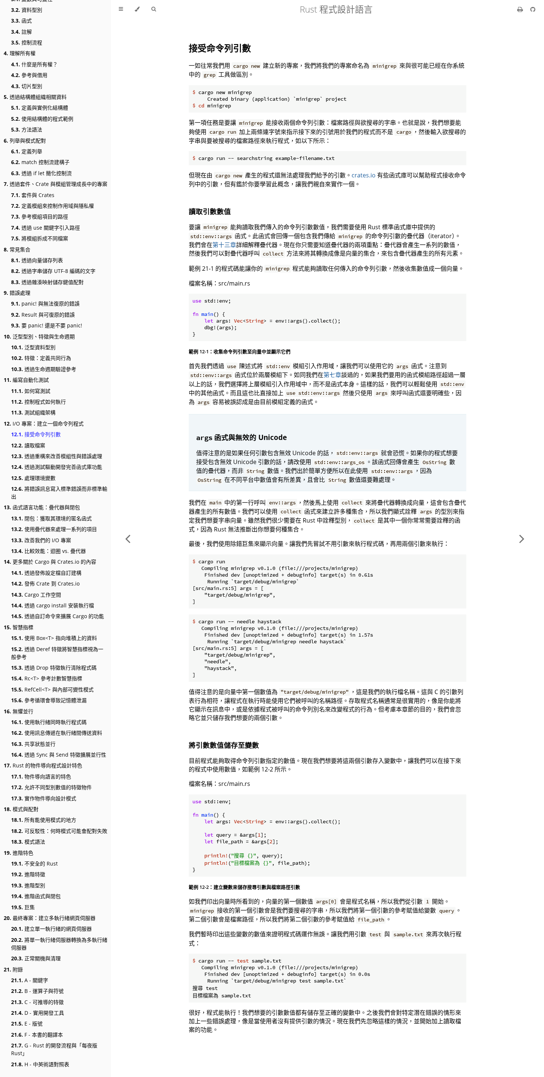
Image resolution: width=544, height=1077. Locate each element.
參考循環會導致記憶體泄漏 (49, 700)
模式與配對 (21, 809)
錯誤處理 (17, 292)
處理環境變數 (33, 477)
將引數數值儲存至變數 (224, 745)
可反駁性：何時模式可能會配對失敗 (59, 830)
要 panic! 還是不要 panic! (46, 325)
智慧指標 (18, 627)
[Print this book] (520, 9)
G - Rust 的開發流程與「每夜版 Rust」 (54, 1049)
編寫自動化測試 (26, 379)
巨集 (23, 907)
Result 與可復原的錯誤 (43, 314)
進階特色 (18, 852)
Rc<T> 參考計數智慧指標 (46, 678)
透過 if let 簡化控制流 (41, 173)
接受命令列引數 (36, 434)
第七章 (332, 375)
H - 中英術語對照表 (40, 1064)
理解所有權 (20, 53)
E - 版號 (27, 1023)
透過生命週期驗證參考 (43, 369)
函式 (21, 20)
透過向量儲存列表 (37, 260)
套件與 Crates (32, 195)
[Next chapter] (521, 538)
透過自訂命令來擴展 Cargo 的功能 (57, 616)
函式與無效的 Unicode (241, 437)
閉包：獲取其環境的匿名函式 (51, 518)
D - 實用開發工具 (37, 1012)
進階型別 (28, 885)
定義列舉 (26, 151)
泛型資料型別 (33, 347)
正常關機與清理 (36, 958)
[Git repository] (532, 9)
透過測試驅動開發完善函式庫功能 (56, 466)
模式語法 (28, 841)
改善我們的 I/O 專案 (41, 540)
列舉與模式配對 (25, 140)
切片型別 (26, 86)
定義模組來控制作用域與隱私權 (52, 205)
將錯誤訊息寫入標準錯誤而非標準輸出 (59, 492)
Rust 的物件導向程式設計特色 (43, 765)
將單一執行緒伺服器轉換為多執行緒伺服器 (59, 943)
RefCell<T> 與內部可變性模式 (52, 689)
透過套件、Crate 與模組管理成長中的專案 (55, 183)
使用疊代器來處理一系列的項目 (54, 529)
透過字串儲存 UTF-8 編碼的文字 (53, 270)
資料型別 (26, 9)
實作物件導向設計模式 (43, 798)
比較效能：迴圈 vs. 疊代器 (48, 550)
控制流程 (26, 42)
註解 (21, 31)
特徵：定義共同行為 (41, 357)
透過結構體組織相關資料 (35, 96)
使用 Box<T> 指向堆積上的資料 (54, 637)
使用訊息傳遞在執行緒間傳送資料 (56, 732)
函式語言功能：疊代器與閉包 (42, 507)
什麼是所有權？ (34, 64)
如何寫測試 (30, 390)
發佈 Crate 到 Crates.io (45, 583)
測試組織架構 (33, 412)
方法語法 (26, 129)
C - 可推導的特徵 (37, 1002)
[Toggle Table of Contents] (121, 9)
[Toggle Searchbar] (153, 9)
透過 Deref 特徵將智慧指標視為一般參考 (57, 653)
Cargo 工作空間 (36, 594)
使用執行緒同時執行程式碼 (49, 722)
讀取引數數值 (210, 211)
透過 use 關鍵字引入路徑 (45, 227)
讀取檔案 (28, 445)
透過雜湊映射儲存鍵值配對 (47, 282)
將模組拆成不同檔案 (39, 238)
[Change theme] (137, 9)
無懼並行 (18, 711)
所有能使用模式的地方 (43, 819)
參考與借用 (29, 75)
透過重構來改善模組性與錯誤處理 (56, 456)
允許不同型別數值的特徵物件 (51, 787)
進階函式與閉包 (36, 896)
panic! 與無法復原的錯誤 (45, 303)
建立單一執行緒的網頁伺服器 (51, 928)
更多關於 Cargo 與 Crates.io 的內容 (50, 561)
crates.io (364, 175)
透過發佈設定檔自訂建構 (46, 572)
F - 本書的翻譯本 (37, 1034)
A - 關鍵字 (29, 980)
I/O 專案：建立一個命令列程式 (44, 423)
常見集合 (17, 249)
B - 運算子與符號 (37, 990)
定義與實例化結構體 (39, 107)
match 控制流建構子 (40, 162)
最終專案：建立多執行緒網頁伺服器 (49, 917)
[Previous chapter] (127, 538)
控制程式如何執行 (38, 401)
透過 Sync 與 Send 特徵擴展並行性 (58, 754)
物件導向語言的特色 (41, 776)
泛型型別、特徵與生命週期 (39, 336)
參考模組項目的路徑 (39, 216)
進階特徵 (28, 874)
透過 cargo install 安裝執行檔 (52, 605)
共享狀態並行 (33, 743)
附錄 (13, 969)
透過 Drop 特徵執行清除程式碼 (54, 667)
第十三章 (224, 245)
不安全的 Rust (34, 863)
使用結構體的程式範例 (42, 118)
